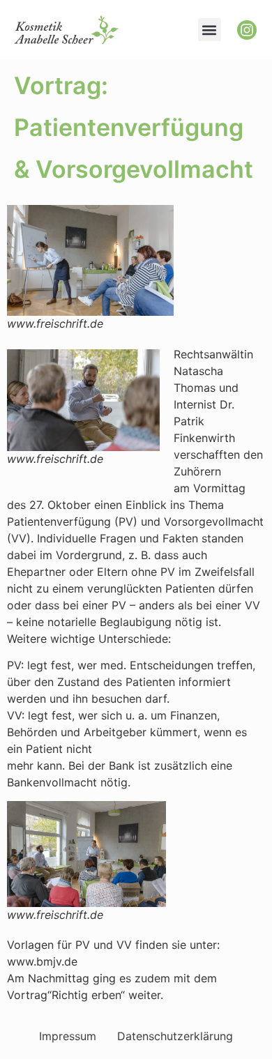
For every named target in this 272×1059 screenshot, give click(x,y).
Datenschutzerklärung (175, 1036)
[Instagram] (247, 30)
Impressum (67, 1036)
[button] (209, 29)
